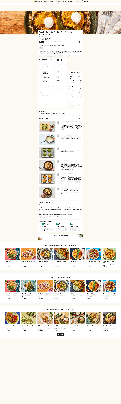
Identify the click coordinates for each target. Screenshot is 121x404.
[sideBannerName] (75, 63)
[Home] (37, 4)
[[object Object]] (79, 42)
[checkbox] (39, 36)
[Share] (81, 42)
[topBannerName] (60, 8)
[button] (58, 60)
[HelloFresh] (35, 1)
